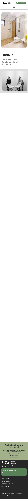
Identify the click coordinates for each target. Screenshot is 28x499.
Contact (3, 489)
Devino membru (5, 478)
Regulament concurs (7, 483)
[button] (14, 7)
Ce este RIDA (5, 486)
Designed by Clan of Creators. (9, 495)
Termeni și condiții (6, 481)
